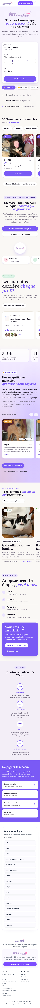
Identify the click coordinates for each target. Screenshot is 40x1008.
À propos (23, 974)
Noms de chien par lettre (9, 991)
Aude (7, 898)
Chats (22, 87)
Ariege (8, 887)
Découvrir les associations (20, 234)
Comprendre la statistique (17, 471)
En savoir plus (12, 651)
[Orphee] (31, 137)
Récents (7, 128)
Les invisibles (31, 128)
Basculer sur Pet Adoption (20, 964)
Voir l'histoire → (28, 562)
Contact (23, 977)
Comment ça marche (8, 974)
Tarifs (3, 977)
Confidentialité (22, 1004)
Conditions (31, 1004)
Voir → (20, 335)
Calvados (9, 914)
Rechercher (21, 79)
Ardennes (9, 881)
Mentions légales (11, 1004)
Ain (7, 843)
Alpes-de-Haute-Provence (15, 859)
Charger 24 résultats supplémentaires (20, 184)
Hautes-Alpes (10, 865)
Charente (9, 925)
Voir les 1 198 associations (14, 306)
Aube (7, 892)
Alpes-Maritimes (11, 870)
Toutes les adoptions (12, 501)
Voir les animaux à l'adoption (20, 229)
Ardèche (8, 876)
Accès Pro (4, 979)
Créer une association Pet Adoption (9, 982)
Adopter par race (6, 995)
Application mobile (7, 988)
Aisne (7, 848)
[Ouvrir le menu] (36, 3)
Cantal (8, 920)
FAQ (3, 986)
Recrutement (25, 982)
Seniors (18, 128)
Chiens (9, 87)
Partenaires (24, 979)
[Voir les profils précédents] (31, 415)
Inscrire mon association (16, 645)
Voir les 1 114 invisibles (13, 466)
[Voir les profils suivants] (36, 415)
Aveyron (8, 903)
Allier (7, 854)
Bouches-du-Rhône (12, 909)
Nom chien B (5, 993)
